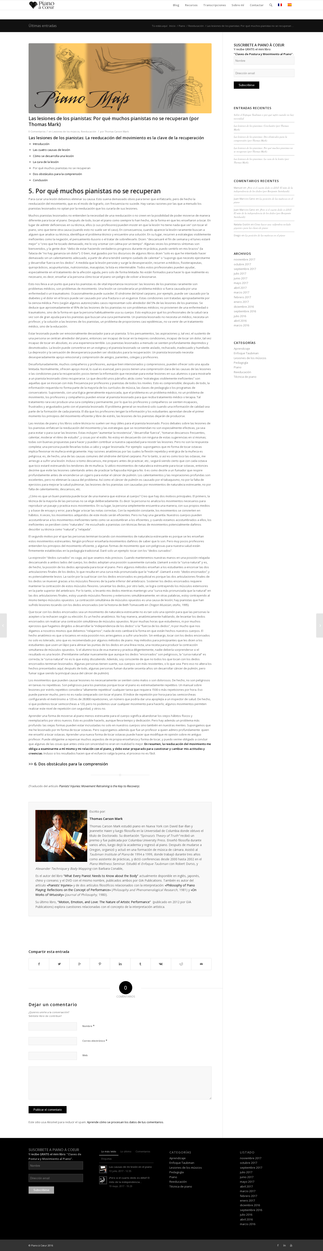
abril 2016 (240, 321)
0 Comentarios (37, 131)
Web (85, 1055)
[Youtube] (291, 1245)
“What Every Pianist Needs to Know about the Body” (101, 876)
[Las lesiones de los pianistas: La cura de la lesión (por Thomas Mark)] (3, 625)
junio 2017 (240, 278)
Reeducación (196, 25)
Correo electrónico (94, 1041)
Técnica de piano (245, 377)
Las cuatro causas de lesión (51, 150)
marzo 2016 (241, 325)
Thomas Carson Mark (117, 131)
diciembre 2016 (244, 307)
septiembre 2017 (245, 269)
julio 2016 (240, 316)
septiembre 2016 (245, 311)
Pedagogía (241, 363)
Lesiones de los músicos (66, 131)
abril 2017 (240, 288)
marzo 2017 (241, 292)
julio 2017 (240, 273)
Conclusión (40, 180)
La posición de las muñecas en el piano (265, 235)
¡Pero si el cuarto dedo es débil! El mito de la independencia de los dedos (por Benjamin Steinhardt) (263, 189)
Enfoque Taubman (246, 353)
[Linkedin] (284, 1245)
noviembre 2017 (244, 259)
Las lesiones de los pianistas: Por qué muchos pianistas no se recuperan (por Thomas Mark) (114, 121)
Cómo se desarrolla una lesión (53, 156)
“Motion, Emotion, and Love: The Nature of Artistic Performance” (105, 902)
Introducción (41, 144)
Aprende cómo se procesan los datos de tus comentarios (125, 1122)
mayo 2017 (241, 283)
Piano (182, 25)
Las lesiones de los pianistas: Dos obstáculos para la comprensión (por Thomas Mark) (260, 138)
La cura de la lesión (46, 162)
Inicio (172, 25)
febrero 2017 (242, 297)
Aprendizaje (242, 349)
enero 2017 (241, 302)
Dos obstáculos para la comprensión (57, 174)
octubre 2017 (242, 264)
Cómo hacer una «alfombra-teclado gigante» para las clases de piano (262, 226)
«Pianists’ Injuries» (60, 885)
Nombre (88, 1026)
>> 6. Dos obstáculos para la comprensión (68, 764)
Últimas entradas (43, 25)
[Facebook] (278, 1245)
